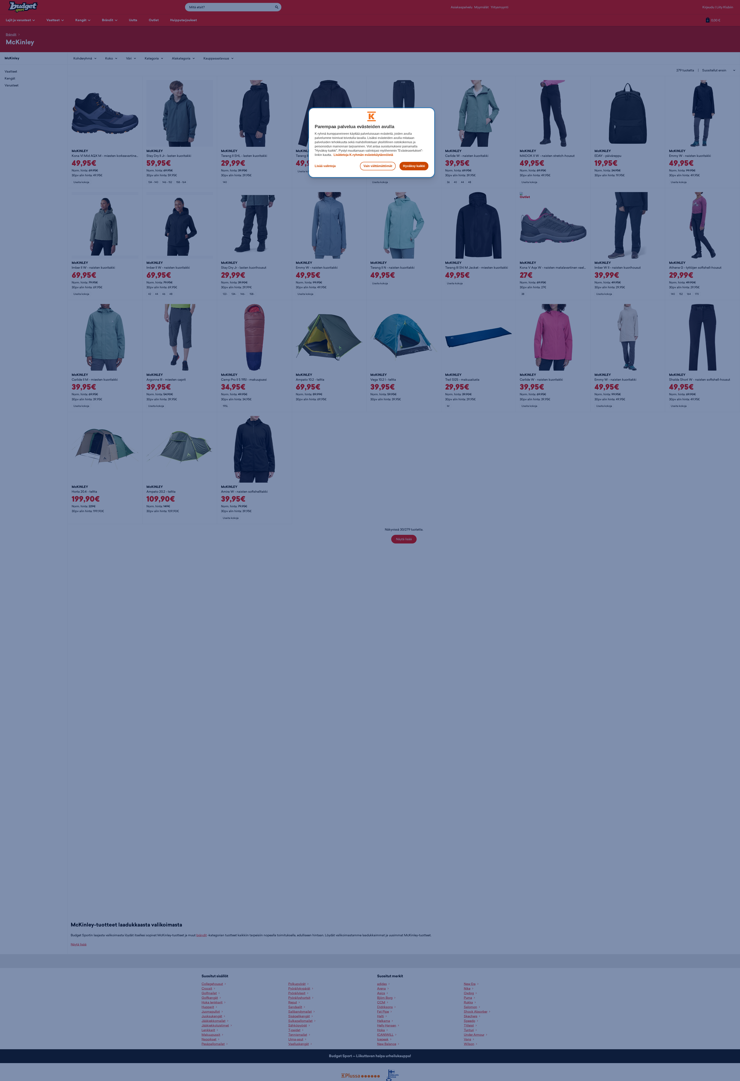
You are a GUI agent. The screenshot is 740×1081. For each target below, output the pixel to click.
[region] (371, 142)
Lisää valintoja (325, 166)
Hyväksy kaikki (414, 166)
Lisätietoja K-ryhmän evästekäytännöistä (363, 154)
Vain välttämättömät (377, 166)
